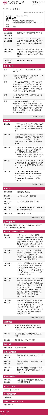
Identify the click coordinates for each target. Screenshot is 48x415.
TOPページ (7, 9)
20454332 (7, 397)
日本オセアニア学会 (24, 213)
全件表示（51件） (37, 184)
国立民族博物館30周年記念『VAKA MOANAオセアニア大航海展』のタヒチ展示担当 (30, 370)
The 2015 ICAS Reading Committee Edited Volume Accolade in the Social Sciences (28, 327)
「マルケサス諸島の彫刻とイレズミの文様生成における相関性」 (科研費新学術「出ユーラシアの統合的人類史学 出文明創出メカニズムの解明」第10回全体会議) (29, 139)
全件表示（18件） (37, 318)
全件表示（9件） (38, 218)
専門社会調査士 (20, 348)
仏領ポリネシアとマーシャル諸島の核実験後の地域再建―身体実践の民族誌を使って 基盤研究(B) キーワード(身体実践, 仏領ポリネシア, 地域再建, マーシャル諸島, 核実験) (30, 254)
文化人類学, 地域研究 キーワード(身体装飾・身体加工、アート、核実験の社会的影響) (23, 226)
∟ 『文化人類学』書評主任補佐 (28, 202)
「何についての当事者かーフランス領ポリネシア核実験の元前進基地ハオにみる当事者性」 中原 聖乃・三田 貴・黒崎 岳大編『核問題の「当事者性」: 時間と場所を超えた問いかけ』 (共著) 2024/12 (28, 86)
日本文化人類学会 (23, 192)
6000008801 (8, 405)
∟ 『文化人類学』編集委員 (27, 196)
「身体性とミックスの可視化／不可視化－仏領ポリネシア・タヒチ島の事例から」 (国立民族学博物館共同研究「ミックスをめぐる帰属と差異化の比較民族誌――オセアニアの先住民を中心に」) (29, 152)
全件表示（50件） (37, 116)
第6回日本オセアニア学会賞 (25, 340)
